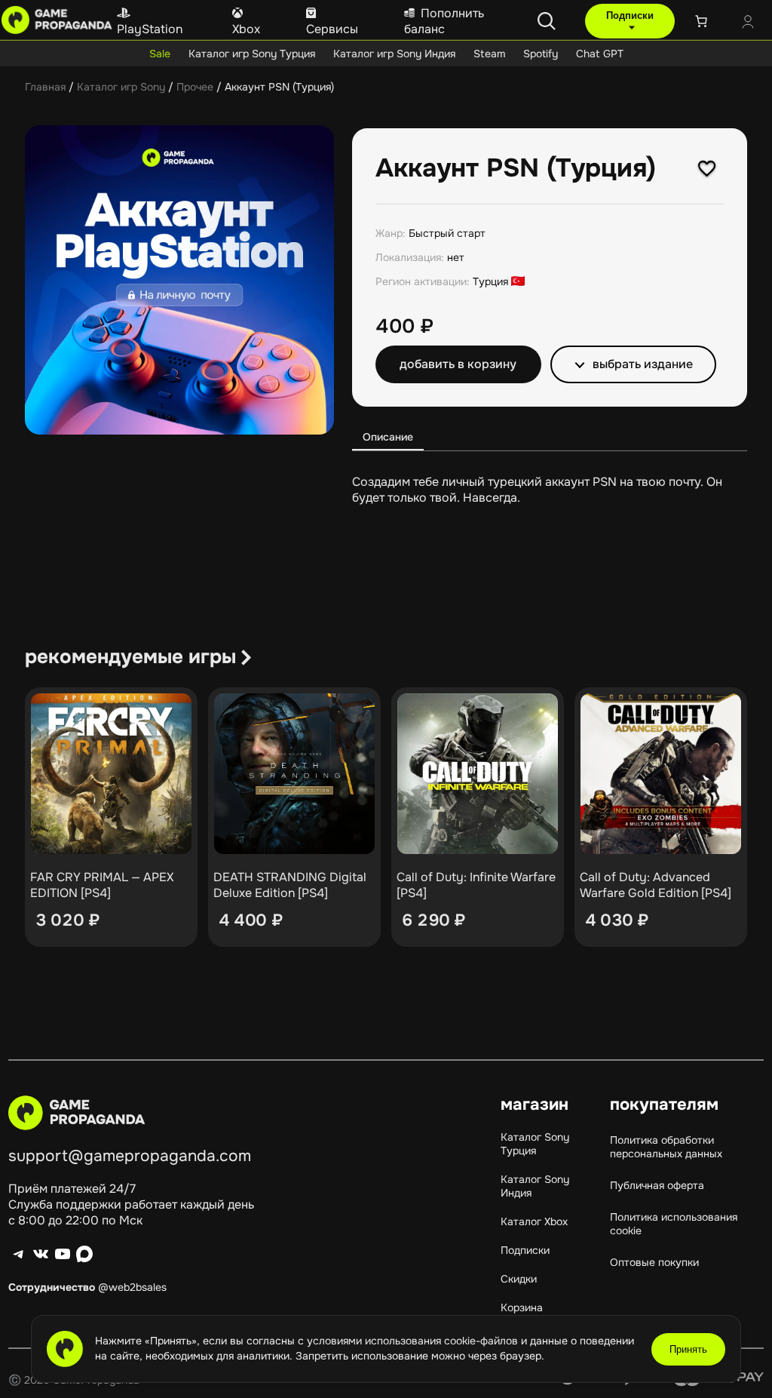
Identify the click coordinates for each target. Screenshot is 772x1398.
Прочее (194, 87)
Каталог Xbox (534, 1221)
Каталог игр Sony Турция (251, 53)
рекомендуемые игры (130, 656)
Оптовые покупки (654, 1262)
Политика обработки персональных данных (666, 1146)
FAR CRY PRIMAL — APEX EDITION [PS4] (101, 885)
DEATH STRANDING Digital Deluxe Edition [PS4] (289, 885)
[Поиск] (546, 21)
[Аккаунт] (747, 23)
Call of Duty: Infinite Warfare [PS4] (476, 885)
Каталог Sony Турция (535, 1143)
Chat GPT (599, 53)
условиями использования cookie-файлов (414, 1340)
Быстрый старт (447, 233)
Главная (45, 87)
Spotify (540, 53)
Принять (688, 1349)
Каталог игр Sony (121, 87)
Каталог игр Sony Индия (394, 53)
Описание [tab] (388, 437)
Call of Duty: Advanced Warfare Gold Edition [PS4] (655, 885)
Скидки (519, 1279)
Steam (489, 53)
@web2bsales (132, 1287)
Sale (159, 53)
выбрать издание (643, 364)
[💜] (707, 168)
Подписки (630, 15)
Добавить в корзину (458, 364)
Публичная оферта (657, 1185)
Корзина (522, 1307)
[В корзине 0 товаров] (701, 21)
